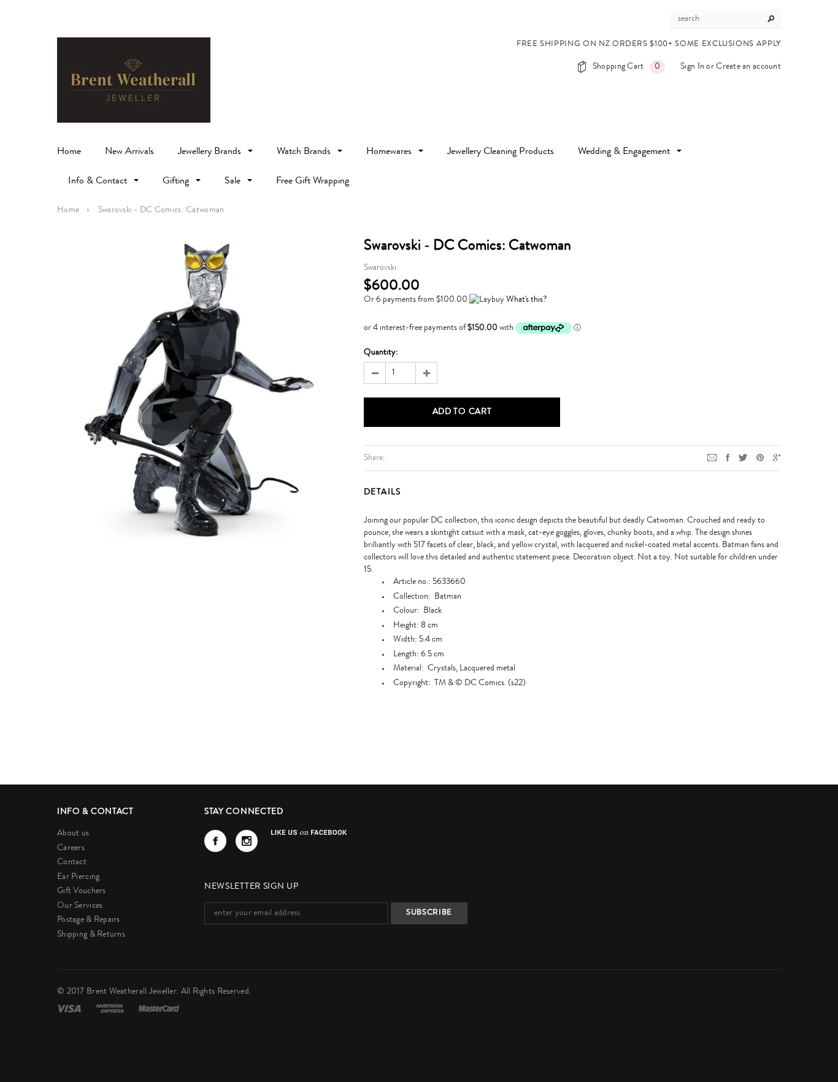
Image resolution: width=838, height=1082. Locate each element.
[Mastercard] (159, 1008)
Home (68, 210)
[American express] (110, 1008)
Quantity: (381, 352)
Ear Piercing (78, 877)
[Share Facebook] (727, 457)
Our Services (79, 906)
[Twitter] (743, 457)
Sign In (692, 67)
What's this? (526, 300)
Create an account (748, 67)
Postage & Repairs (88, 920)
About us (73, 833)
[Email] (712, 457)
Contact (71, 862)
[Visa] (70, 1008)
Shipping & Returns (91, 934)
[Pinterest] (760, 457)
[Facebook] (215, 841)
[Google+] (777, 457)
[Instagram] (247, 841)
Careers (71, 848)
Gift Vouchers (81, 891)
